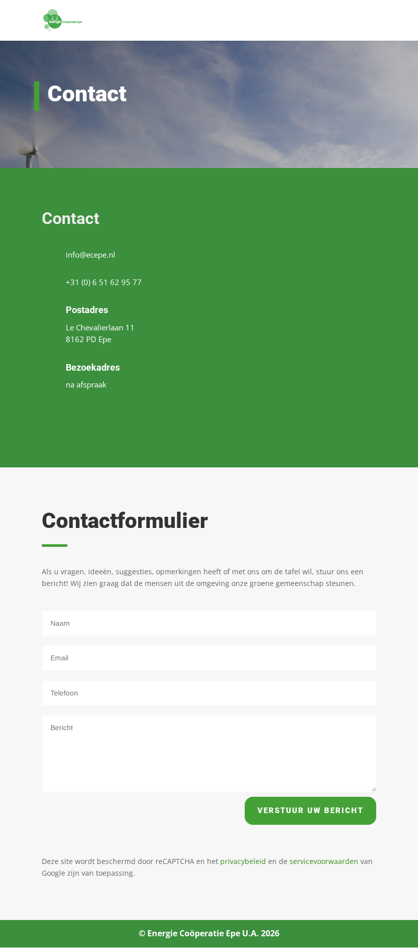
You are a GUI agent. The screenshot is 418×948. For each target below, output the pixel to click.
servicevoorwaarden (324, 861)
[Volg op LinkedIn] (85, 414)
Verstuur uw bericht (310, 810)
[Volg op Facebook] (55, 414)
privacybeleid (243, 861)
